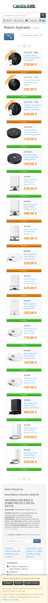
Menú (9, 20)
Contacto (32, 20)
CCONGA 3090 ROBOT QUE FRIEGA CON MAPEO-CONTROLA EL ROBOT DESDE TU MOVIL (32, 61)
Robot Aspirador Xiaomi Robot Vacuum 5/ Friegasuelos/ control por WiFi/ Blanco (32, 234)
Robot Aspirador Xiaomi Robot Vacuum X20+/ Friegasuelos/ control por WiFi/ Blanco (32, 457)
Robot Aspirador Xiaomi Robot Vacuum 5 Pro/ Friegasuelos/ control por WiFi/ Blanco (32, 209)
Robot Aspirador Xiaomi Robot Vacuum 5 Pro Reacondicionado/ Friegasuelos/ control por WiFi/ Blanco (32, 185)
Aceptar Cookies (32, 583)
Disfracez (30, 556)
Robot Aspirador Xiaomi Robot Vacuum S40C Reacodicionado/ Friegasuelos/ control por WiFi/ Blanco (32, 359)
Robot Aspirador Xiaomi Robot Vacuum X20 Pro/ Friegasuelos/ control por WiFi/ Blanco (32, 432)
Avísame (24, 72)
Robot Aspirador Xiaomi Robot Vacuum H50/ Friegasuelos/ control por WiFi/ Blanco (32, 308)
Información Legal (34, 548)
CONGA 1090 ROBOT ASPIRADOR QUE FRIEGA (32, 82)
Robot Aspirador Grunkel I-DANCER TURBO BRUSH (31, 157)
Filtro (9, 35)
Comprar (24, 97)
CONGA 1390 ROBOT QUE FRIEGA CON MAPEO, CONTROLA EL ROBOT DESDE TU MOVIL (32, 110)
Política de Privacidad (11, 529)
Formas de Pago (33, 554)
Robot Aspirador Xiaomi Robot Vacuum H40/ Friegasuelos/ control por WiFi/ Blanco (32, 258)
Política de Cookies (10, 599)
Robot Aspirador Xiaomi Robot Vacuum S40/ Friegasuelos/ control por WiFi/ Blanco (32, 333)
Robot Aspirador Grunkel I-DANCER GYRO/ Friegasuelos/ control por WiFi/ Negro (32, 134)
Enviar (37, 541)
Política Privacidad (12, 551)
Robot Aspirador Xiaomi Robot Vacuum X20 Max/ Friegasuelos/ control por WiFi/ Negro (32, 407)
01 (24, 46)
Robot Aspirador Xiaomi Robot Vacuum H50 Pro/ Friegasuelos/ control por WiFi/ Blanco (32, 283)
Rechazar (18, 583)
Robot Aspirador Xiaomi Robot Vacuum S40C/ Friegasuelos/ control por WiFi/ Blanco (32, 383)
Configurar (8, 583)
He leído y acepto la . (23, 535)
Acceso (20, 20)
